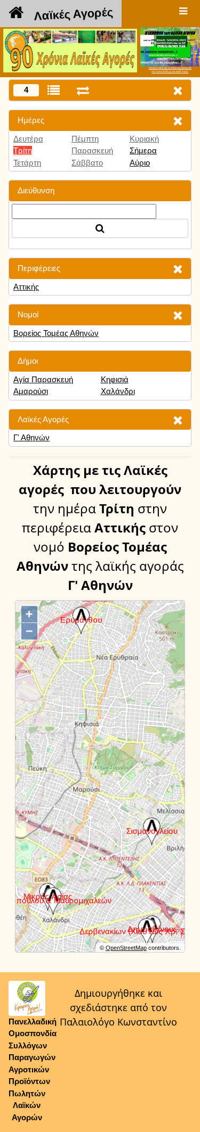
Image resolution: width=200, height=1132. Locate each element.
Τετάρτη (27, 162)
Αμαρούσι (30, 391)
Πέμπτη (85, 138)
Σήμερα (143, 150)
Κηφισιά (115, 379)
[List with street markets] (53, 90)
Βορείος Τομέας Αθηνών (56, 333)
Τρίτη (22, 150)
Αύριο (140, 162)
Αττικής (26, 286)
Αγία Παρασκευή (43, 379)
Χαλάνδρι (118, 391)
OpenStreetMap (126, 948)
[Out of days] (83, 90)
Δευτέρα (28, 138)
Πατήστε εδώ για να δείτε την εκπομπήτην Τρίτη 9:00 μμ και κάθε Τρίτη (170, 70)
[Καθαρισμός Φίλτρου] (177, 120)
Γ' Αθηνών (31, 437)
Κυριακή (144, 138)
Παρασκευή (92, 150)
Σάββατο (87, 162)
